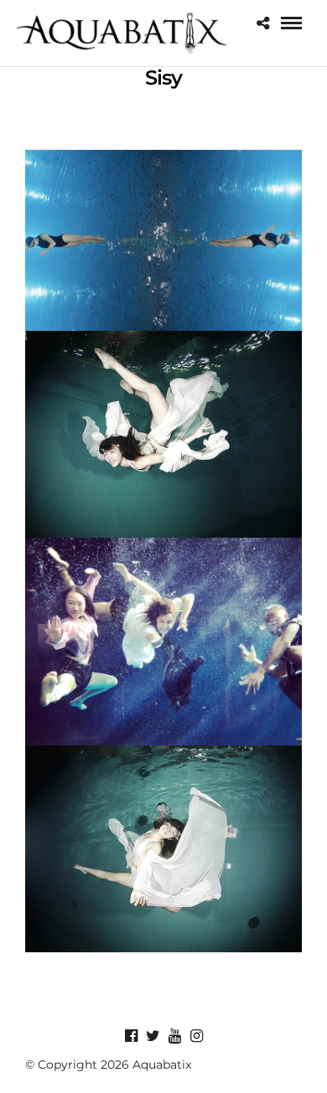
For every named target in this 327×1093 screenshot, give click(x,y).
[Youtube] (174, 1036)
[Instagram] (196, 1036)
